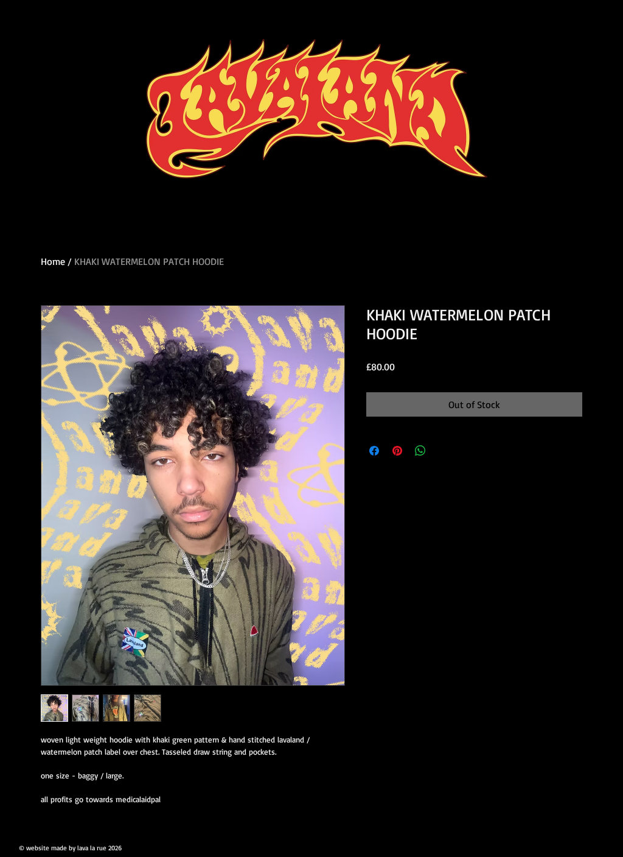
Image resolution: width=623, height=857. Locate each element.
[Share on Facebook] (374, 450)
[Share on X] (443, 450)
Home (53, 261)
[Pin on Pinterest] (397, 450)
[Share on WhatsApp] (420, 450)
